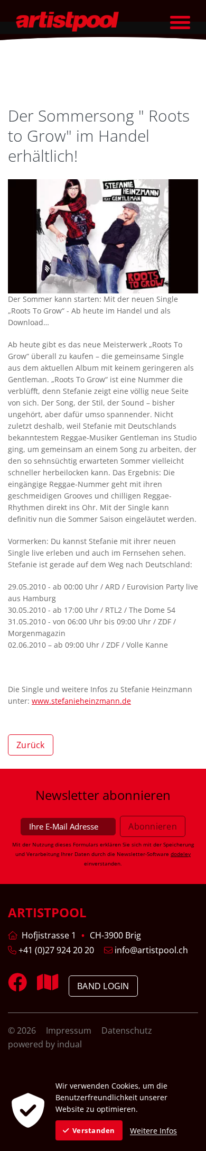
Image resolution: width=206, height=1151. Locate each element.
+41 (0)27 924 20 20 (55, 950)
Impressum (69, 1030)
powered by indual (45, 1044)
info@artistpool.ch (150, 950)
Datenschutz (126, 1030)
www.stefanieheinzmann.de (81, 701)
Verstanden (93, 1130)
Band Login (103, 986)
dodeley (181, 854)
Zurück (30, 745)
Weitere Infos (153, 1131)
